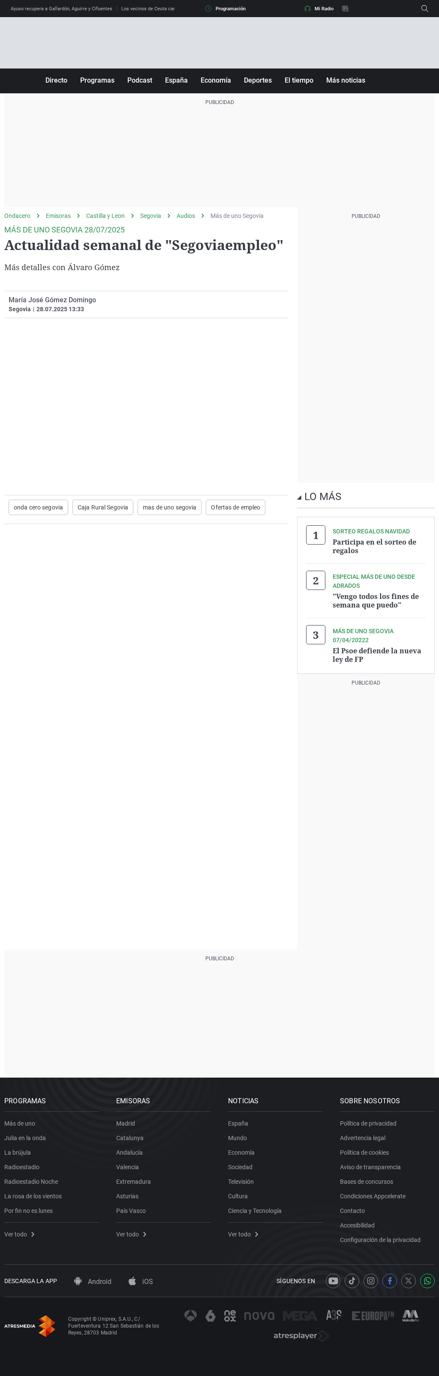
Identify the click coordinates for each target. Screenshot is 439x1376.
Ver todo (15, 1234)
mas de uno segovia (169, 507)
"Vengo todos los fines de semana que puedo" (376, 601)
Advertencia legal (362, 1138)
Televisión (241, 1181)
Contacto (352, 1210)
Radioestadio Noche (31, 1181)
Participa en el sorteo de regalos (374, 546)
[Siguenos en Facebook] (389, 1281)
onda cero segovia (38, 507)
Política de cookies (364, 1152)
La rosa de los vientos (33, 1196)
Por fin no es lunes (28, 1210)
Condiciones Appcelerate (373, 1196)
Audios (186, 215)
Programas (97, 80)
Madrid (125, 1123)
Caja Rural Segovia (103, 507)
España (176, 80)
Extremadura (133, 1181)
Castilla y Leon (105, 215)
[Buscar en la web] (425, 9)
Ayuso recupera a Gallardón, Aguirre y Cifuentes (61, 8)
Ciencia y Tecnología (255, 1210)
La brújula (17, 1152)
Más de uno (19, 1123)
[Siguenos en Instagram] (371, 1281)
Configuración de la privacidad (380, 1239)
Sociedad (240, 1167)
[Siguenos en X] (408, 1281)
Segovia (150, 215)
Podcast (139, 80)
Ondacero (17, 215)
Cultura (238, 1196)
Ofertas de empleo (235, 507)
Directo (56, 80)
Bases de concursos (366, 1181)
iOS (147, 1282)
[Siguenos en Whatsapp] (427, 1281)
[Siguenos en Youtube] (333, 1281)
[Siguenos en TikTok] (352, 1281)
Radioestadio (21, 1167)
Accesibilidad (357, 1225)
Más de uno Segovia (237, 215)
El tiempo (299, 80)
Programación (231, 9)
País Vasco (131, 1210)
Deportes (258, 80)
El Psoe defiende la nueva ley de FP (377, 655)
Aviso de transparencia (370, 1167)
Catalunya (130, 1138)
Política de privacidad (368, 1123)
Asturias (127, 1196)
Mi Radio (324, 9)
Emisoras (58, 215)
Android (98, 1282)
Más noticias (345, 80)
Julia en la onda (25, 1138)
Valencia (127, 1167)
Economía (216, 80)
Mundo (237, 1138)
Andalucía (129, 1152)
